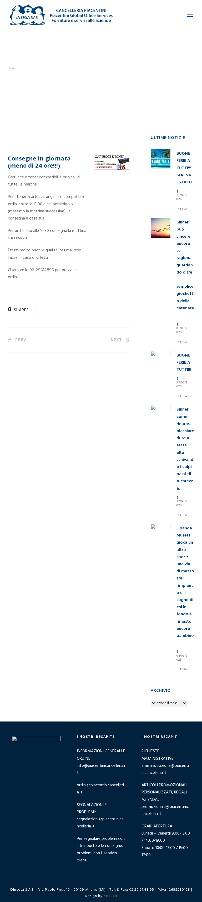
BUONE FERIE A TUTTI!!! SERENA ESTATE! (184, 168)
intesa (181, 209)
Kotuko (110, 896)
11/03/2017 (47, 92)
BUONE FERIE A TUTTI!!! (183, 362)
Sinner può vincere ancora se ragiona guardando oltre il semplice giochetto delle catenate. (185, 269)
